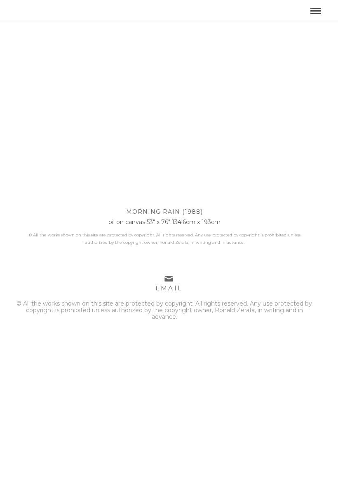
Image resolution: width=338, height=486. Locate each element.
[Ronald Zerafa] (67, 8)
